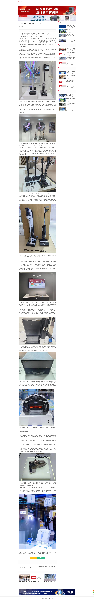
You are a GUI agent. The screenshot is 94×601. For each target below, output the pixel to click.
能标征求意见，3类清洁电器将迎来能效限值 (70, 95)
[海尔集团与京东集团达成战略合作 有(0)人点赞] (62, 72)
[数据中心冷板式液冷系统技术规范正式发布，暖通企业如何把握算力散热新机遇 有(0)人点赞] (62, 109)
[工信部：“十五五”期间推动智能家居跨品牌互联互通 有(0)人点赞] (62, 86)
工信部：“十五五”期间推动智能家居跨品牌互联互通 (70, 86)
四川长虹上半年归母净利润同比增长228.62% (70, 81)
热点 (19, 26)
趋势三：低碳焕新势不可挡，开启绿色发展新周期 (70, 40)
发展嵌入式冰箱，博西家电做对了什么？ (70, 76)
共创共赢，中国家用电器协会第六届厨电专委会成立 (24, 581)
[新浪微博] (93, 594)
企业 (66, 73)
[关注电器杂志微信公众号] (93, 592)
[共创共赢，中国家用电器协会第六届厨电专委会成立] (24, 577)
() (33, 557)
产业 (66, 96)
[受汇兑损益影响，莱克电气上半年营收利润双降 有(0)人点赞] (62, 54)
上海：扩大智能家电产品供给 (70, 63)
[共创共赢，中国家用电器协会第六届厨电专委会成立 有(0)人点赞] (62, 49)
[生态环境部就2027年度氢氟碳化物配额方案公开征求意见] (50, 577)
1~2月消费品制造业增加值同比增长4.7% (26, 567)
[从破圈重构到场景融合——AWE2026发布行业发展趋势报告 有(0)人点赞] (62, 26)
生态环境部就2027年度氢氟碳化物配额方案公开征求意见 (50, 581)
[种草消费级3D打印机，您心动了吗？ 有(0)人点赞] (62, 104)
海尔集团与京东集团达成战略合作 (70, 72)
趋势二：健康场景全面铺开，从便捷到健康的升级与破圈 (70, 35)
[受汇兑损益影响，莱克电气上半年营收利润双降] (37, 577)
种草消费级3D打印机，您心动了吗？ (70, 104)
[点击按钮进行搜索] (93, 591)
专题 (66, 27)
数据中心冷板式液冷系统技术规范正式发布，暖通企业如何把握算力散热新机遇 (70, 109)
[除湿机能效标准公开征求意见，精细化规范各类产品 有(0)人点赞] (62, 100)
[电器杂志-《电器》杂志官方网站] (21, 2)
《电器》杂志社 (43, 598)
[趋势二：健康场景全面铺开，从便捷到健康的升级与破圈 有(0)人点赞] (62, 35)
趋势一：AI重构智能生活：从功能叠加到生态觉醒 (70, 30)
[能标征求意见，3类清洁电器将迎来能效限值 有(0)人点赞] (62, 95)
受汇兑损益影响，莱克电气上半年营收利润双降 (37, 581)
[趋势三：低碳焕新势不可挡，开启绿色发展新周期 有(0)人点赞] (62, 40)
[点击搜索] (75, 2)
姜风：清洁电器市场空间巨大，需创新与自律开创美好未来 (46, 567)
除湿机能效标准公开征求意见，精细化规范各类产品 (70, 99)
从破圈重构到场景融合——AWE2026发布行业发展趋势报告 (70, 26)
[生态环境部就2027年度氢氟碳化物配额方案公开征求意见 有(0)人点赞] (62, 58)
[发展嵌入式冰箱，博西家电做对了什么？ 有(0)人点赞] (62, 77)
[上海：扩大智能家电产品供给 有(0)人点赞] (62, 63)
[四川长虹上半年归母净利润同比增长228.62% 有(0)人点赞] (62, 81)
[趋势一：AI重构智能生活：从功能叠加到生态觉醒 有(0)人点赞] (62, 31)
